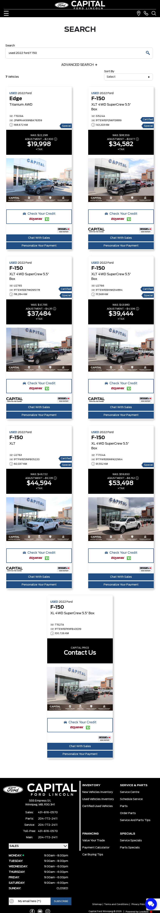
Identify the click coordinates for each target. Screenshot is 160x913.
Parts (124, 806)
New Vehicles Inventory (97, 792)
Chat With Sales (39, 238)
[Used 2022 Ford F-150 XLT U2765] (39, 349)
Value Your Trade (93, 840)
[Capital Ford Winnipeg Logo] (80, 5)
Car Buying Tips (92, 854)
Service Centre (129, 792)
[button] (39, 216)
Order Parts (128, 813)
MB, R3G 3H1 (47, 804)
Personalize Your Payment (39, 245)
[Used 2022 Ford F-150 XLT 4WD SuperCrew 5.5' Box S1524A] (121, 180)
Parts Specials (130, 847)
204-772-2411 (48, 818)
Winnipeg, (32, 804)
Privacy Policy (139, 904)
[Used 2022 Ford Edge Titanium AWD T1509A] (39, 180)
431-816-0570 (48, 812)
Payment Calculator (95, 847)
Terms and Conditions (116, 904)
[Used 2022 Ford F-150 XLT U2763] (39, 519)
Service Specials (131, 840)
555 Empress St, (40, 800)
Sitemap (97, 904)
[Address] (138, 13)
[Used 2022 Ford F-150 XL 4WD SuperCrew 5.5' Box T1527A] (80, 688)
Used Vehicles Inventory (98, 799)
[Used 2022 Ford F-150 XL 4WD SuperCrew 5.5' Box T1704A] (121, 519)
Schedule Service (131, 799)
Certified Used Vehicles (97, 806)
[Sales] (146, 13)
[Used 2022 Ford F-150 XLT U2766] (121, 349)
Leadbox (144, 912)
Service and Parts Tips (135, 820)
